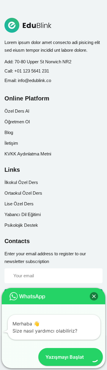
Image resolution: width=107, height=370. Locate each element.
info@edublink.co (34, 80)
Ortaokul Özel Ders (23, 193)
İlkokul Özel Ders (21, 182)
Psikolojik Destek (21, 225)
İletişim (11, 143)
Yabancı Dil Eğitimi (22, 214)
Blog (8, 132)
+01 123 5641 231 (31, 70)
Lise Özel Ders (19, 203)
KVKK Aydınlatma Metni (27, 153)
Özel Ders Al (16, 111)
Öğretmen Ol (17, 121)
